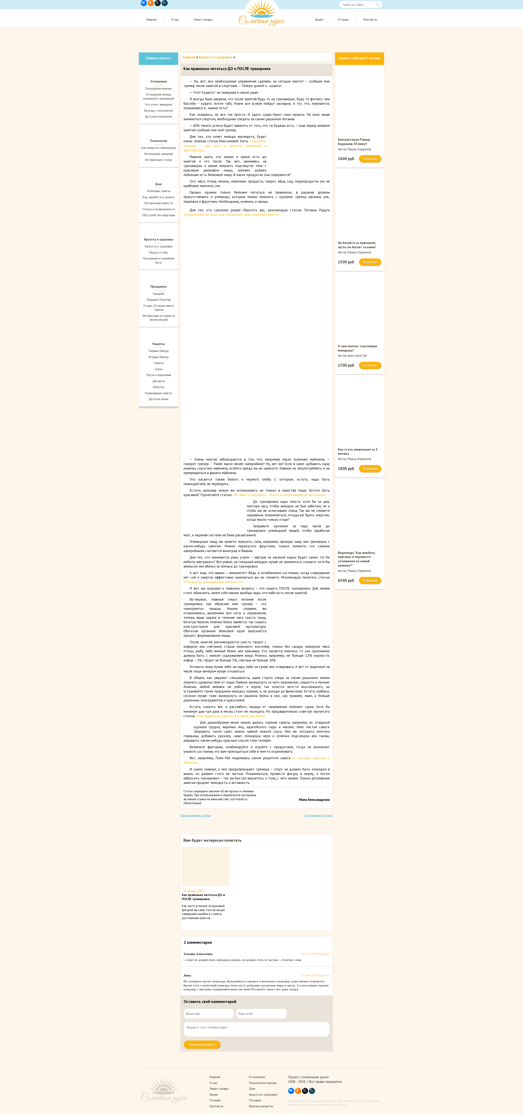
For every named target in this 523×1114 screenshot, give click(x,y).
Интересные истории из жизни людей (158, 318)
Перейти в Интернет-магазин (360, 58)
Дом (252, 1088)
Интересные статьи (158, 160)
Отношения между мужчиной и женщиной (158, 96)
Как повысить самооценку (158, 148)
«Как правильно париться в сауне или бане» (230, 716)
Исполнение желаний (158, 154)
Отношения (257, 1077)
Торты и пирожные (158, 375)
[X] (158, 3)
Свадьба (158, 294)
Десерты (158, 381)
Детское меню (159, 399)
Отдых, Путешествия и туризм (158, 308)
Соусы (158, 369)
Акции (319, 19)
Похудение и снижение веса (158, 260)
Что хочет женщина (158, 104)
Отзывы (343, 19)
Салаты (158, 363)
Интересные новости (158, 203)
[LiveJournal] (165, 3)
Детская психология (158, 116)
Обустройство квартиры (158, 215)
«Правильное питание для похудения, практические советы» (231, 214)
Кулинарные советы (158, 393)
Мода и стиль (158, 252)
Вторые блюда (159, 357)
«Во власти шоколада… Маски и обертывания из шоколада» (279, 495)
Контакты (370, 19)
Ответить (323, 954)
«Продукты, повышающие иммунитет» (213, 582)
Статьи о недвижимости (158, 209)
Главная (151, 19)
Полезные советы (158, 191)
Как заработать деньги (158, 197)
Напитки (158, 387)
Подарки (255, 1100)
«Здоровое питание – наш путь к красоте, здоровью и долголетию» (224, 145)
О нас (175, 19)
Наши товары (202, 19)
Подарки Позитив (159, 300)
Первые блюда (159, 351)
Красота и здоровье (158, 246)
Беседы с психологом (158, 110)
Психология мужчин (158, 88)
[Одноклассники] (151, 3)
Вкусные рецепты (261, 1106)
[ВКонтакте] (144, 3)
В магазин (370, 159)
